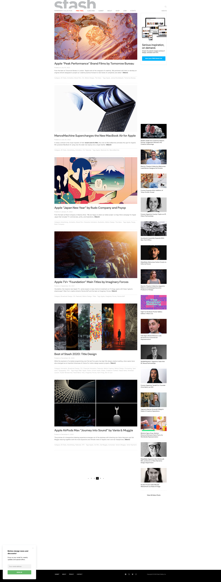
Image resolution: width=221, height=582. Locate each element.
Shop (117, 11)
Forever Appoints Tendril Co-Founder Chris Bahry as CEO (153, 386)
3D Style (63, 78)
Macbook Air (105, 150)
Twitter (129, 574)
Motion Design (89, 78)
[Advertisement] (95, 464)
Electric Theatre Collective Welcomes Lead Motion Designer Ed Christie (153, 167)
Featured (88, 150)
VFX (68, 370)
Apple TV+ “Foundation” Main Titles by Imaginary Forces (91, 282)
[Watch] (125, 72)
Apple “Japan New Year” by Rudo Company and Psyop (90, 208)
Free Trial (80, 11)
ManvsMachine (114, 150)
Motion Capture (109, 368)
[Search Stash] (165, 6)
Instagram (125, 574)
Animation (70, 78)
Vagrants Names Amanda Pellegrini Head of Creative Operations (152, 410)
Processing (128, 368)
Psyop (133, 222)
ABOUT (64, 574)
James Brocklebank (117, 78)
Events (133, 11)
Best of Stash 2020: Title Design (75, 354)
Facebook (136, 574)
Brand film (77, 78)
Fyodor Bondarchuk (66, 372)
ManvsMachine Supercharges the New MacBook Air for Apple (95, 136)
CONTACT (79, 574)
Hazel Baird (77, 372)
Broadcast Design (66, 296)
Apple (108, 78)
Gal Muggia (103, 445)
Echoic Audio (96, 370)
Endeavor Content (112, 370)
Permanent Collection (63, 11)
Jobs (125, 11)
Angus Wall (78, 370)
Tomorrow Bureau (130, 78)
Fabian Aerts (123, 370)
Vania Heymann (132, 445)
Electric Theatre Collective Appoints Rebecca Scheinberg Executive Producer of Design (153, 288)
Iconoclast (111, 445)
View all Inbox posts (153, 495)
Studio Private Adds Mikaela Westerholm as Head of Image (150, 485)
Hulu (83, 372)
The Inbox (98, 78)
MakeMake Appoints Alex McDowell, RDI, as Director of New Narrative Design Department (152, 461)
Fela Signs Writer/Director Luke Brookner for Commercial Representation (151, 337)
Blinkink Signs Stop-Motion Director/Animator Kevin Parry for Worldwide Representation (152, 435)
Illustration (101, 222)
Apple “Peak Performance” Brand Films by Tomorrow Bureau (94, 63)
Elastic (103, 370)
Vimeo (132, 574)
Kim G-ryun (108, 372)
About (109, 11)
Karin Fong (100, 372)
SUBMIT (57, 574)
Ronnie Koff (121, 296)
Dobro (89, 370)
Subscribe (91, 11)
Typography (62, 370)
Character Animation (90, 222)
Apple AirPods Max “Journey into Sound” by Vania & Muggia (93, 430)
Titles (94, 296)
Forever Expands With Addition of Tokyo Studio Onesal (152, 191)
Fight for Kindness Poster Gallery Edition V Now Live (151, 312)
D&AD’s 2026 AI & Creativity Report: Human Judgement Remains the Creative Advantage (152, 142)
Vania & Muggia (121, 445)
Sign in (164, 11)
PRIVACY (71, 574)
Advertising (71, 150)
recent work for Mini (91, 143)
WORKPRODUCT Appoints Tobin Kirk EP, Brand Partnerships (153, 362)
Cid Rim (96, 445)
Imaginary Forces (111, 296)
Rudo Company (59, 224)
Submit (101, 11)
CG (83, 78)
